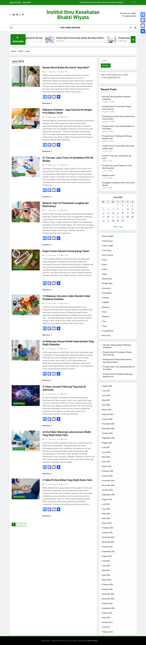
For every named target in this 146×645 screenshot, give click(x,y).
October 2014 (107, 622)
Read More (46, 103)
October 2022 (107, 603)
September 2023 (108, 552)
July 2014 (106, 627)
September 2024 (108, 495)
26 (103, 221)
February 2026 (107, 414)
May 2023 (106, 570)
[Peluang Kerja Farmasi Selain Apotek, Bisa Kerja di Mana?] (29, 41)
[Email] (143, 25)
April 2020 (106, 618)
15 (118, 213)
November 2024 (108, 485)
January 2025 (107, 476)
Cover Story (106, 250)
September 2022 (108, 608)
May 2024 (106, 514)
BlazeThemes (92, 641)
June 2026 (106, 396)
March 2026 (106, 410)
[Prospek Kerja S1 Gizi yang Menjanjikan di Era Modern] (91, 41)
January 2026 (107, 419)
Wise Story (106, 335)
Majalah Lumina (108, 175)
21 (113, 217)
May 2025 (106, 457)
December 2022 (108, 594)
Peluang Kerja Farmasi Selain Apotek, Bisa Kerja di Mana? (59, 38)
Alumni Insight (107, 236)
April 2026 (106, 405)
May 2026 (106, 400)
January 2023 (107, 589)
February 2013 (107, 632)
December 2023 (108, 537)
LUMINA (105, 302)
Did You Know (107, 255)
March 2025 (106, 466)
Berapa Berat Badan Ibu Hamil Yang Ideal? (66, 67)
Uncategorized (107, 331)
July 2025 (106, 447)
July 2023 (106, 561)
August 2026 (107, 386)
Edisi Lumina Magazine (70, 28)
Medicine (105, 307)
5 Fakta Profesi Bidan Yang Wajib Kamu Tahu (67, 480)
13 (108, 213)
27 (108, 221)
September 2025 (108, 438)
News (104, 312)
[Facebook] (143, 14)
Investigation (107, 293)
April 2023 (106, 575)
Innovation (106, 288)
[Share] (143, 31)
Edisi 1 (105, 260)
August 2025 (107, 443)
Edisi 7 (105, 265)
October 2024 (107, 490)
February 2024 (107, 528)
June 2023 (106, 566)
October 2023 (107, 547)
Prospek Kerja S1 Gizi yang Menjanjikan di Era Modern (102, 2)
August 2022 (107, 613)
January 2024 (107, 533)
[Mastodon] (143, 20)
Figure (104, 274)
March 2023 (106, 580)
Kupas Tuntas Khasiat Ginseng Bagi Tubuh (66, 251)
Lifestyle (105, 298)
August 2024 (107, 499)
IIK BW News (107, 279)
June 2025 (106, 452)
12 (103, 213)
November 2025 (108, 429)
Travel (104, 326)
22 (118, 217)
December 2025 (108, 424)
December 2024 (108, 481)
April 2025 (106, 462)
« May (115, 227)
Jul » (121, 227)
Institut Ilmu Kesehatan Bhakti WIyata (73, 14)
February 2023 (107, 584)
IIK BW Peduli (107, 283)
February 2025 (107, 471)
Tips (104, 321)
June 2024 (106, 509)
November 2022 (108, 599)
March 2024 (106, 523)
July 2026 (106, 391)
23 (123, 217)
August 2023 (107, 556)
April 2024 (106, 518)
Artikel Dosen (107, 241)
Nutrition (105, 317)
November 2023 (108, 542)
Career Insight (19, 84)
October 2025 (107, 433)
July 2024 (106, 504)
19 (103, 217)
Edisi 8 (105, 269)
